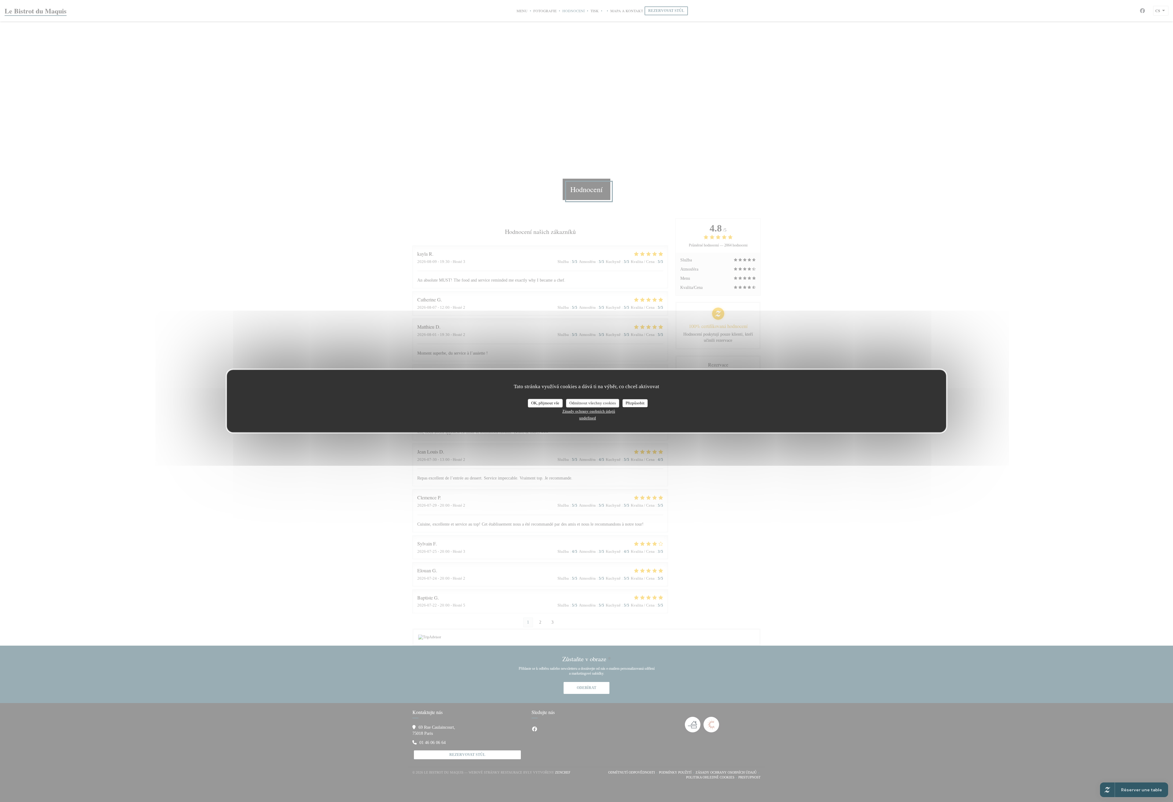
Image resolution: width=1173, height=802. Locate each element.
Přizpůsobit (635, 403)
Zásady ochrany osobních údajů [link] (588, 411)
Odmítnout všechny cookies (592, 403)
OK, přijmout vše (545, 403)
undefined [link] (587, 418)
